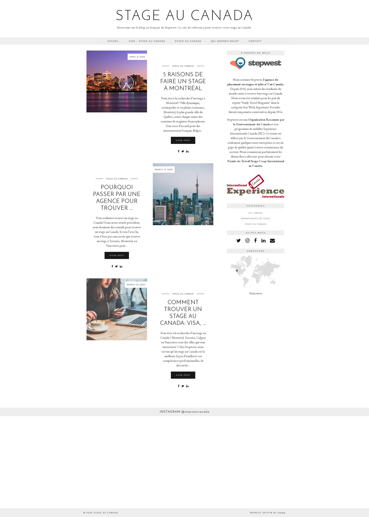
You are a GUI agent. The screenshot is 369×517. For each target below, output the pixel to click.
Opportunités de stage (255, 218)
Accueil (113, 41)
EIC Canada (255, 213)
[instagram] (247, 240)
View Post (183, 140)
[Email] (272, 240)
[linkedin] (263, 240)
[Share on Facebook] (178, 151)
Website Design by (267, 512)
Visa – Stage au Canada (147, 41)
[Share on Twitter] (182, 151)
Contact (255, 41)
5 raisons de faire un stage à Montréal (183, 82)
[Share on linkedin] (187, 151)
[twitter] (238, 240)
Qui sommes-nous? (225, 41)
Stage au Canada (184, 16)
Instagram (184, 411)
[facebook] (255, 240)
